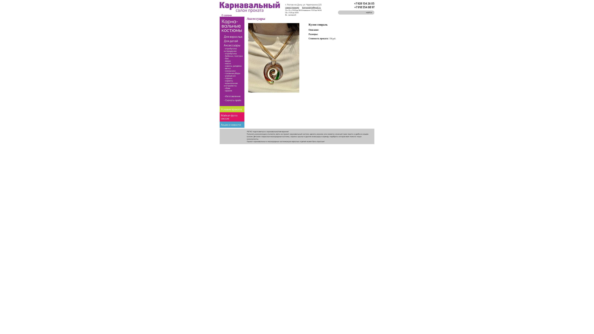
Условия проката (231, 109)
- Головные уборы (232, 73)
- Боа (226, 58)
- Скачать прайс (232, 100)
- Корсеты (228, 80)
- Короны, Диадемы (233, 66)
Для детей (231, 41)
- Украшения (230, 76)
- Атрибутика (230, 53)
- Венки (227, 68)
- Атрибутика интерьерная (230, 49)
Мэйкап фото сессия (229, 116)
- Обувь (227, 88)
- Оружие (228, 90)
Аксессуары (232, 45)
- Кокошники (230, 71)
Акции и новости (231, 124)
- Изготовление (232, 96)
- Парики (228, 78)
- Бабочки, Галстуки (233, 56)
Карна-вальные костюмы (232, 25)
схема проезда (292, 7)
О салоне (227, 15)
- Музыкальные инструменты (231, 84)
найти (369, 12)
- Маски (227, 63)
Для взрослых (233, 36)
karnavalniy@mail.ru (311, 7)
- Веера (227, 61)
